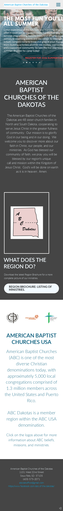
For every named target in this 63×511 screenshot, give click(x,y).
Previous (7, 38)
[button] (31, 288)
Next (55, 38)
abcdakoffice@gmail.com (31, 483)
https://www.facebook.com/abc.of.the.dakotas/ (31, 486)
